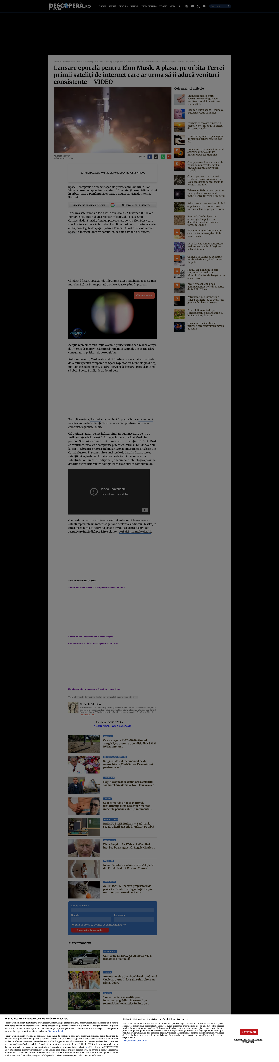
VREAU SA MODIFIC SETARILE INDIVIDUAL (248, 1041)
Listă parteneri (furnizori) (134, 1040)
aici (87, 1047)
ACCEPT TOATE (249, 1032)
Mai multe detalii (55, 1031)
